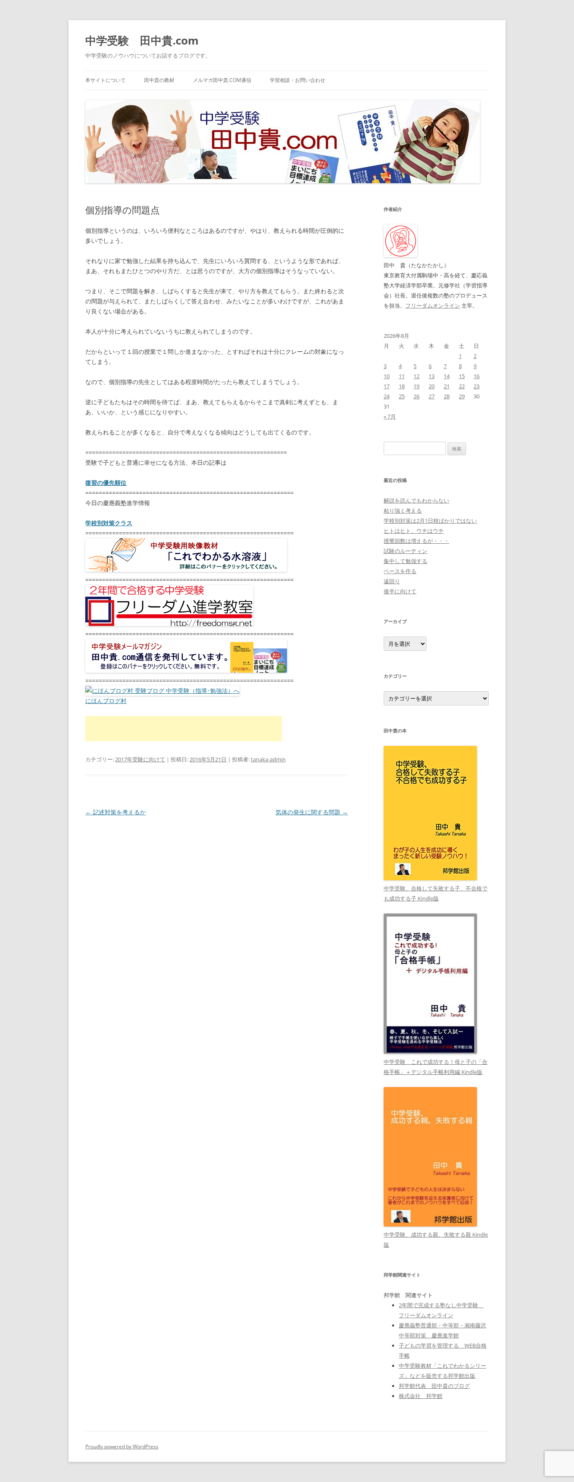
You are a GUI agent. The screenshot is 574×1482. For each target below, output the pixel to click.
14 (447, 376)
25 (402, 396)
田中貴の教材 (159, 80)
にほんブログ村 (105, 701)
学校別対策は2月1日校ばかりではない (430, 520)
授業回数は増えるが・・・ (416, 541)
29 (462, 396)
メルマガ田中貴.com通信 (222, 80)
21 (447, 386)
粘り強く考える (403, 510)
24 (387, 396)
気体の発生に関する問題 (312, 812)
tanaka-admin (268, 759)
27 (431, 396)
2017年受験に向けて (140, 759)
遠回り (392, 581)
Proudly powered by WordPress (121, 1446)
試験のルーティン (405, 551)
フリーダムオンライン (432, 305)
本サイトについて (105, 80)
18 (402, 386)
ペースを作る (400, 571)
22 (462, 386)
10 (387, 376)
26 (416, 396)
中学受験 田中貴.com (142, 40)
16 (476, 376)
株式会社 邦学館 (420, 1396)
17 (387, 386)
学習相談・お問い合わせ (297, 80)
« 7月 (390, 416)
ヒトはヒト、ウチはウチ (414, 530)
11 (402, 376)
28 (447, 396)
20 (431, 386)
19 (416, 386)
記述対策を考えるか (115, 812)
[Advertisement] (183, 728)
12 (416, 376)
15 (462, 376)
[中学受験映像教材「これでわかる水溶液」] (186, 570)
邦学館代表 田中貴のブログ (434, 1386)
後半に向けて (400, 591)
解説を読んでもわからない (416, 500)
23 (476, 386)
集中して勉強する (405, 561)
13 (431, 376)
